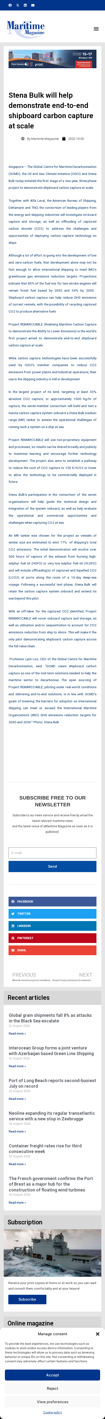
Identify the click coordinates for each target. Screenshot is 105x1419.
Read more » (17, 1033)
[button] (97, 1334)
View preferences (52, 1402)
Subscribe (27, 1299)
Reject (52, 1388)
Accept (52, 1375)
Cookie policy (52, 1412)
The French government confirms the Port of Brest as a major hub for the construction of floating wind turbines (51, 1184)
